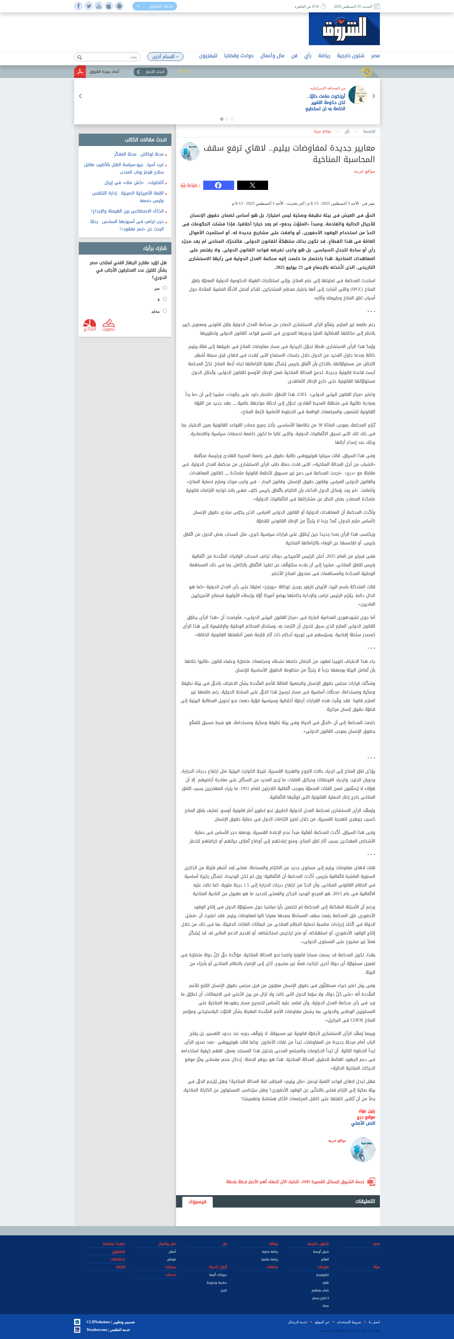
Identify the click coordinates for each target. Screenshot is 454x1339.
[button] (180, 70)
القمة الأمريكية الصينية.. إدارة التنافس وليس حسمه (128, 197)
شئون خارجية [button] (350, 55)
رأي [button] (307, 55)
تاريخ (224, 1290)
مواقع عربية (322, 131)
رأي (347, 131)
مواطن (171, 1259)
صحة (326, 1306)
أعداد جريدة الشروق (104, 71)
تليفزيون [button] (208, 55)
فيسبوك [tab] (197, 1201)
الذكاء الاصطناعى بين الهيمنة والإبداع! (127, 211)
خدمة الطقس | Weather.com (108, 1330)
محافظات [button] (117, 1259)
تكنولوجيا (322, 1275)
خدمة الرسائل (297, 1322)
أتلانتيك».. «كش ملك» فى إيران (134, 182)
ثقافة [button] (120, 1267)
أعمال (172, 1252)
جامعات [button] (272, 1267)
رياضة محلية (270, 1252)
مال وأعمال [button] (272, 55)
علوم (326, 1282)
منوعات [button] (323, 1267)
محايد (155, 311)
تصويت (108, 328)
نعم (157, 288)
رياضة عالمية (269, 1259)
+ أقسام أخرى (165, 57)
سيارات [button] (170, 1267)
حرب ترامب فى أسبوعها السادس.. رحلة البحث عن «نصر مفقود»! (127, 225)
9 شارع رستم (320, 1298)
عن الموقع (322, 1322)
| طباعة (193, 185)
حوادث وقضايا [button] (239, 55)
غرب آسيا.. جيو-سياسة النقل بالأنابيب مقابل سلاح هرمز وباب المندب (124, 168)
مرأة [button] (376, 1267)
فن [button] (294, 55)
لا (159, 300)
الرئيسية (369, 131)
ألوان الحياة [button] (218, 1267)
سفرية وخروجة (217, 1282)
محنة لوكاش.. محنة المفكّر (139, 154)
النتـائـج (90, 328)
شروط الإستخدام (349, 1322)
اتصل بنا (374, 1322)
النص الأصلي (362, 1123)
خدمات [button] (171, 1274)
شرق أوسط (321, 1252)
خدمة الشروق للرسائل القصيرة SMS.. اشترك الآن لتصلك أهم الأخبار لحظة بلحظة (295, 1182)
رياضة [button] (324, 55)
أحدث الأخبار (155, 71)
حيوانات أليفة (218, 1275)
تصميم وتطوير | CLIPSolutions (110, 1322)
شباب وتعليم (320, 1290)
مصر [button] (375, 55)
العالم (325, 1259)
